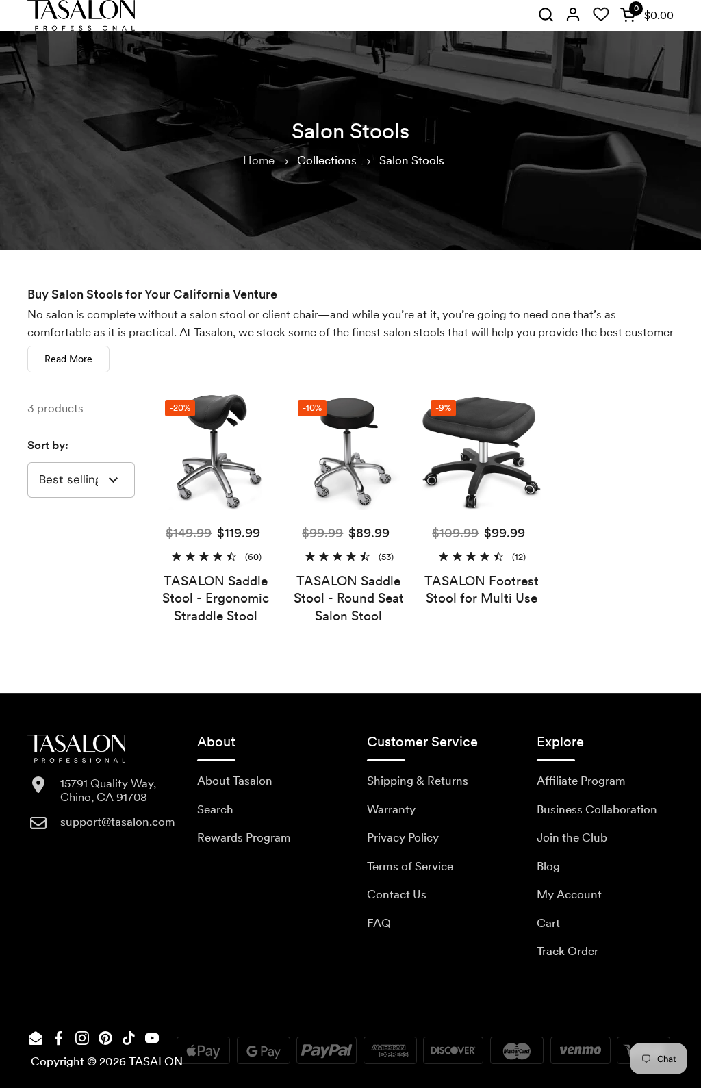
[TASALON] (81, 15)
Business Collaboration (597, 809)
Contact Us (396, 894)
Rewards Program (244, 837)
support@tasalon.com (117, 821)
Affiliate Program (581, 780)
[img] (545, 15)
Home (259, 160)
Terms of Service (410, 866)
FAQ (379, 923)
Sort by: (47, 445)
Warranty (391, 809)
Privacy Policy (403, 837)
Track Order (567, 951)
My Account (569, 894)
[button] (644, 15)
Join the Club (572, 837)
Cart (548, 923)
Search (215, 809)
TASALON (156, 1061)
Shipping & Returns (417, 780)
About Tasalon (234, 780)
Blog (548, 866)
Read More (68, 358)
